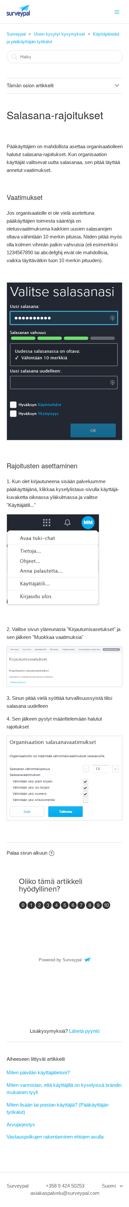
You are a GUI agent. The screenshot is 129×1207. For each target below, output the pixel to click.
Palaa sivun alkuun (27, 853)
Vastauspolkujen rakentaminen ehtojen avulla (55, 1136)
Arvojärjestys (21, 1124)
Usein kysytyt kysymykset (59, 34)
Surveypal (16, 34)
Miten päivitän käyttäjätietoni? (38, 1072)
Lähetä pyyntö (84, 1031)
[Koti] (18, 15)
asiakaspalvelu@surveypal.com (65, 1193)
